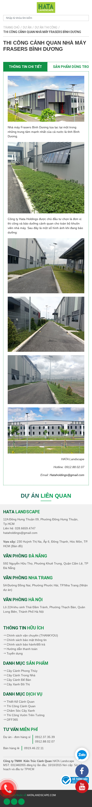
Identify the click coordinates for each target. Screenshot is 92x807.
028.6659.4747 (25, 528)
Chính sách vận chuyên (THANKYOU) (32, 635)
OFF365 (12, 719)
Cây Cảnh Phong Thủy (22, 670)
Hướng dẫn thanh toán (22, 649)
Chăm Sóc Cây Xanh (21, 710)
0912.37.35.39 (45, 737)
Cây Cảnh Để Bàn (19, 679)
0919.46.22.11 (34, 748)
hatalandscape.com (41, 795)
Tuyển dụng (15, 653)
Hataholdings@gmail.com (67, 475)
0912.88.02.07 (45, 741)
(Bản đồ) (17, 546)
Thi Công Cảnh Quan (21, 706)
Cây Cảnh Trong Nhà (21, 675)
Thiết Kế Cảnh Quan (20, 701)
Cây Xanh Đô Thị (18, 684)
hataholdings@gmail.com (20, 533)
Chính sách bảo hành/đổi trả (26, 644)
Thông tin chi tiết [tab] (25, 67)
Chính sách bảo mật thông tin (27, 640)
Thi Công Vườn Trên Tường (26, 715)
